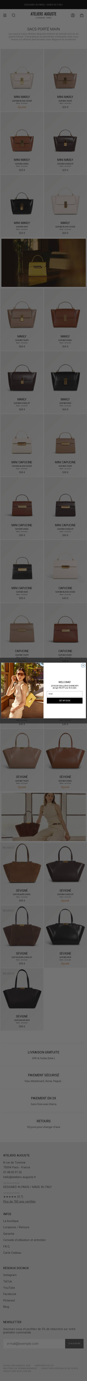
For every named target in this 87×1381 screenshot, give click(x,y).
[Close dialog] (83, 665)
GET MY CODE (64, 700)
